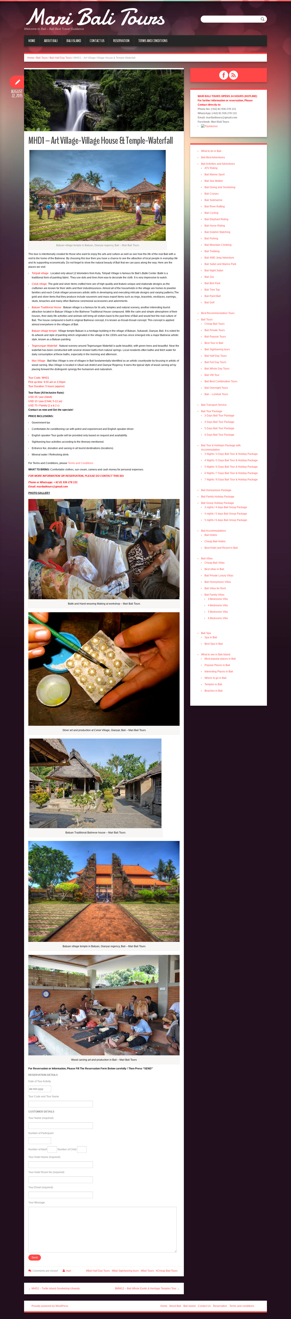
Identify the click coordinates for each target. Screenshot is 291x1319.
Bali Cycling (211, 212)
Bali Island (73, 40)
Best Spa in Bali (214, 643)
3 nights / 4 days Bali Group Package (226, 507)
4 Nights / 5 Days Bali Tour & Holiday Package (231, 460)
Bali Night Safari (214, 270)
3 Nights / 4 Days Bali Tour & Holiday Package (231, 453)
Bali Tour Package (211, 411)
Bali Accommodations (213, 530)
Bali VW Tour (212, 375)
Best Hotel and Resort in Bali (221, 547)
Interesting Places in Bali (219, 671)
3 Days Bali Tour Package (219, 415)
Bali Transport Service (214, 404)
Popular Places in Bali (217, 665)
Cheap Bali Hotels (215, 541)
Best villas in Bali (214, 569)
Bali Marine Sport (215, 174)
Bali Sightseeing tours (126, 1270)
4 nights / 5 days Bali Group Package (226, 513)
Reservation (121, 40)
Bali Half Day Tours (61, 57)
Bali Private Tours (215, 330)
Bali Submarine (213, 200)
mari (68, 1270)
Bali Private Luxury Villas (219, 575)
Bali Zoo (209, 276)
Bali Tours (42, 57)
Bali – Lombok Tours (216, 394)
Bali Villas (207, 558)
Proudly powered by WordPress (50, 1305)
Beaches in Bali (214, 690)
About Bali (51, 40)
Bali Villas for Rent (215, 588)
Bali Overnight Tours (216, 387)
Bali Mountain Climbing (218, 244)
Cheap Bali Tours (167, 1270)
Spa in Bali (211, 637)
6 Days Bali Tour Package (219, 434)
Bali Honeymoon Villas (218, 581)
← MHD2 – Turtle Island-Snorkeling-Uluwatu (54, 1288)
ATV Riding (211, 168)
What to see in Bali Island (215, 654)
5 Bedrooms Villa (218, 611)
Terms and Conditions (80, 463)
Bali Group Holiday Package (217, 503)
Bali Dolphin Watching (217, 232)
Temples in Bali (213, 684)
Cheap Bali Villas (215, 562)
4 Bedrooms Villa (218, 605)
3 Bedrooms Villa (218, 599)
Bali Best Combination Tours (221, 381)
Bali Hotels (211, 535)
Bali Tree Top (212, 289)
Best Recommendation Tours (218, 313)
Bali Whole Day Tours (217, 368)
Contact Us (97, 40)
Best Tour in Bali (214, 343)
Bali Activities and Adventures (218, 163)
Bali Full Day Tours (215, 362)
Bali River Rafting (215, 206)
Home (31, 40)
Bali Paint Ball (213, 296)
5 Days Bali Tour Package (219, 428)
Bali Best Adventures (213, 157)
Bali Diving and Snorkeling (220, 187)
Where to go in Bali (215, 677)
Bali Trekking (212, 251)
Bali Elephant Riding (216, 219)
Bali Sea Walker (214, 180)
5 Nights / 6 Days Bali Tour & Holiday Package (231, 466)
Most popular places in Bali (220, 658)
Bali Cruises (212, 193)
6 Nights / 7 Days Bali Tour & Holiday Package (231, 473)
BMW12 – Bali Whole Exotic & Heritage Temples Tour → (147, 1288)
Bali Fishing (211, 238)
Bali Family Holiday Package (217, 496)
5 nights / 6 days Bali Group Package (226, 520)
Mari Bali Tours (94, 17)
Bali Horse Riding (215, 225)
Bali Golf (209, 302)
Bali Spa (206, 633)
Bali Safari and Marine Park (220, 264)
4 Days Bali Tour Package (219, 421)
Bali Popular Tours (215, 336)
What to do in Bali (211, 151)
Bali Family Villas (214, 594)
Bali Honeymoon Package (216, 490)
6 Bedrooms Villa (218, 618)
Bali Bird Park (212, 283)
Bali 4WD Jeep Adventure (219, 257)
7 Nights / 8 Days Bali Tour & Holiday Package (231, 479)
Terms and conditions (152, 40)
